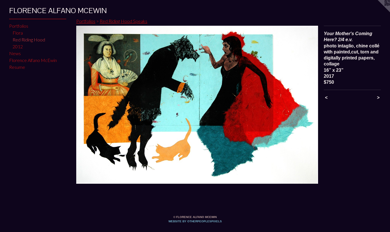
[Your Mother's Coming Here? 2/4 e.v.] (197, 105)
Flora (18, 32)
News (15, 53)
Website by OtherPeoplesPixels (195, 221)
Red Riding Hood (29, 39)
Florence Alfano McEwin (33, 60)
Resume (17, 67)
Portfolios (18, 26)
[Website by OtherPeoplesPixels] (378, 11)
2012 (18, 46)
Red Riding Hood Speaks (123, 21)
